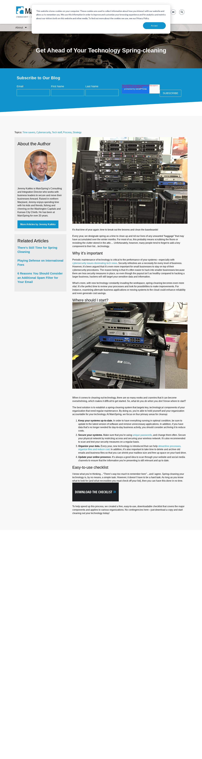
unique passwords (142, 435)
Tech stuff (57, 132)
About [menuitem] (19, 27)
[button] (181, 12)
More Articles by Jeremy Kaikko (38, 224)
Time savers (28, 132)
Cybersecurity (43, 132)
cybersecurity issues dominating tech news (94, 263)
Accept (154, 25)
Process (67, 132)
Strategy (77, 132)
